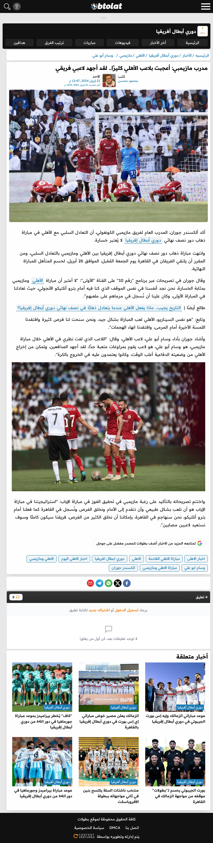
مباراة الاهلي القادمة (164, 558)
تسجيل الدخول (126, 610)
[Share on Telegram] (99, 583)
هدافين (19, 42)
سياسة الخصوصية (89, 827)
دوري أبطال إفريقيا (143, 240)
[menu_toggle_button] (205, 6)
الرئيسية (192, 42)
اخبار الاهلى (196, 558)
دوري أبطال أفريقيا (190, 707)
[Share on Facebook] (127, 583)
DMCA (114, 827)
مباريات (89, 42)
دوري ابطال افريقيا (109, 558)
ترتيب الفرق (54, 42)
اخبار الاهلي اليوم (74, 558)
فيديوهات (122, 42)
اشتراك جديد (99, 610)
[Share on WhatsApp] (108, 583)
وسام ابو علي (194, 567)
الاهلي (136, 558)
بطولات (83, 819)
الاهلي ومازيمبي (41, 558)
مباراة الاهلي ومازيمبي (160, 567)
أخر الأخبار (158, 42)
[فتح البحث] (7, 6)
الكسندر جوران (123, 567)
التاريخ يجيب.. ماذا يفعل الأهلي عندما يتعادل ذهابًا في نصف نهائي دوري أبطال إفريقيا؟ (99, 307)
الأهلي (37, 280)
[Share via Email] (90, 583)
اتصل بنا (132, 827)
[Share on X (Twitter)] (118, 583)
